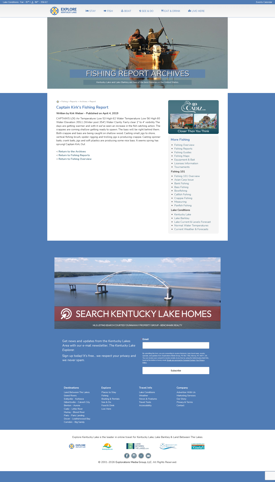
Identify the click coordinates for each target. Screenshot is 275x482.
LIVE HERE (198, 11)
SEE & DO (147, 11)
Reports (73, 101)
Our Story (181, 398)
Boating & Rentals (110, 398)
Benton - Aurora (72, 405)
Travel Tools (145, 402)
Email (146, 339)
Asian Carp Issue (184, 179)
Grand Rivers (70, 395)
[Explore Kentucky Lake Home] (57, 101)
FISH (110, 11)
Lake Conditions (10, 2)
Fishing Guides (182, 152)
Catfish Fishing (182, 194)
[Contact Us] (148, 455)
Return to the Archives (72, 151)
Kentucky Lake (182, 214)
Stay (92, 11)
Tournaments (182, 167)
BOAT (127, 11)
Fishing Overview (184, 145)
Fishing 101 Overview (187, 176)
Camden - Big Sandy (74, 422)
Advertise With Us (186, 392)
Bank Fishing (181, 183)
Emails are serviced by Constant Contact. (181, 360)
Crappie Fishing (183, 198)
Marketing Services (186, 395)
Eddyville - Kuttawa (74, 398)
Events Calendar (264, 2)
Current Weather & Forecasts (191, 229)
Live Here (106, 408)
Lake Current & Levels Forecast (192, 222)
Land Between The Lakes (77, 392)
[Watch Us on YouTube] (141, 455)
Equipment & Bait (184, 159)
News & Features (148, 398)
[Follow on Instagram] (134, 455)
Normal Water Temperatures (191, 225)
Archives (83, 101)
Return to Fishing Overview (75, 159)
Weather (143, 395)
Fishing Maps (181, 156)
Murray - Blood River (74, 412)
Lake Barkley (181, 218)
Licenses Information (186, 163)
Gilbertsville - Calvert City (77, 402)
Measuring (180, 201)
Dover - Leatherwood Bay (77, 418)
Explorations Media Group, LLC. (134, 462)
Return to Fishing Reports (74, 155)
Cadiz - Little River (73, 408)
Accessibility (145, 405)
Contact (180, 405)
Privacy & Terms (185, 402)
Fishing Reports (183, 148)
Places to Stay (108, 392)
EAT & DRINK (172, 11)
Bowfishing (180, 190)
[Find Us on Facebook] (127, 455)
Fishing (64, 101)
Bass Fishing (181, 187)
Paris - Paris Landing (74, 415)
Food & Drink (107, 405)
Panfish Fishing (183, 205)
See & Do (106, 402)
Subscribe (176, 370)
